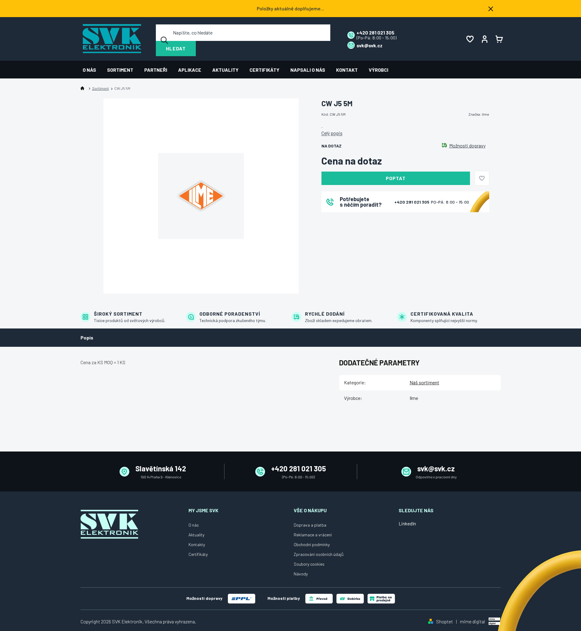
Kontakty (196, 544)
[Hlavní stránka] (84, 88)
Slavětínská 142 (160, 468)
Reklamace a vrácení (313, 534)
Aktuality (196, 534)
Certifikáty (198, 554)
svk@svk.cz (436, 468)
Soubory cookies (309, 564)
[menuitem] (92, 70)
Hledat (176, 48)
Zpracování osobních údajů (319, 554)
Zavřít (355, 220)
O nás (193, 525)
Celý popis (332, 133)
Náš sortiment (424, 382)
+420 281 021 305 (412, 202)
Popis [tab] (87, 337)
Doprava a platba (310, 525)
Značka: (478, 114)
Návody (301, 573)
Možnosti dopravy (467, 145)
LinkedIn (407, 523)
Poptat (396, 178)
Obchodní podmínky (312, 544)
